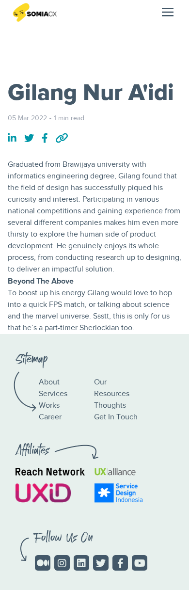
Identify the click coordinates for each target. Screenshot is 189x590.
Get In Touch (116, 417)
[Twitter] (101, 563)
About (49, 382)
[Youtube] (139, 563)
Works (49, 405)
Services (53, 394)
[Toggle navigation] (167, 12)
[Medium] (42, 563)
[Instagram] (62, 563)
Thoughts (110, 405)
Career (50, 417)
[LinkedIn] (81, 563)
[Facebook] (120, 563)
